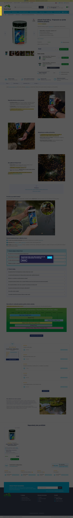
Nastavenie (24, 260)
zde (40, 257)
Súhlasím (49, 257)
